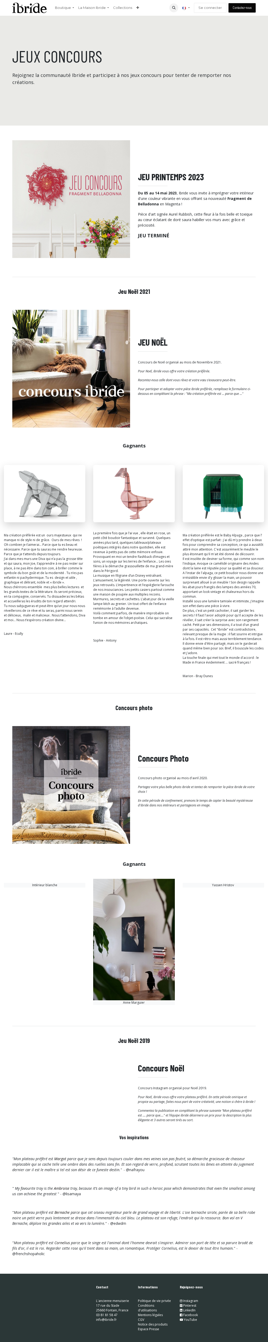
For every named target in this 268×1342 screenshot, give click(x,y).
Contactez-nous (242, 7)
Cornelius (62, 1242)
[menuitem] (64, 8)
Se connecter (210, 7)
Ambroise (61, 1188)
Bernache (62, 1212)
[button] (173, 7)
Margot (60, 1158)
